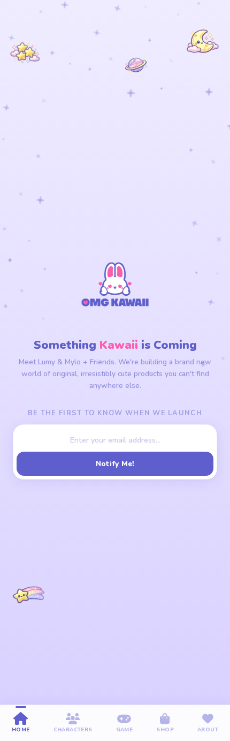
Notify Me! (115, 464)
